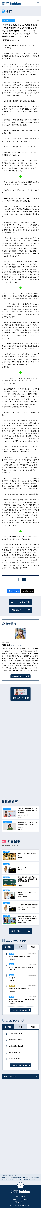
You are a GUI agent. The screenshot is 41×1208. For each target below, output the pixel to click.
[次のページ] (24, 579)
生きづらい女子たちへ (8, 20)
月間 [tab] (33, 947)
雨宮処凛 (6, 40)
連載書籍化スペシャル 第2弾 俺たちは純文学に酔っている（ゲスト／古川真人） (27, 918)
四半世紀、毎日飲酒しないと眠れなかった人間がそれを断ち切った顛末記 (27, 810)
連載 (6, 1176)
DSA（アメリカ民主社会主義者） (28, 905)
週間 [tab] (20, 947)
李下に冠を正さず (14, 1052)
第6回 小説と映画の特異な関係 (19, 956)
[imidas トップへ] (11, 3)
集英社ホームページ (20, 1202)
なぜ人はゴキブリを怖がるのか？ (19, 989)
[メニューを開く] (38, 3)
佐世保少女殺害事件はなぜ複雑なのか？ (22, 967)
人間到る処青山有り (15, 1033)
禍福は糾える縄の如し (16, 1040)
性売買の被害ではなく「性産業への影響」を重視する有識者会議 (22, 1000)
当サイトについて (20, 1196)
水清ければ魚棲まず (15, 1058)
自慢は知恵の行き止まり (17, 1046)
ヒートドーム (22, 867)
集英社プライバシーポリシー (20, 1199)
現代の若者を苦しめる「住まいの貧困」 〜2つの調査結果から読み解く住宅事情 (27, 879)
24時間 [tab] (8, 947)
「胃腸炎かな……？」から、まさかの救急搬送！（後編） (27, 824)
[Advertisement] (20, 728)
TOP (3, 1176)
